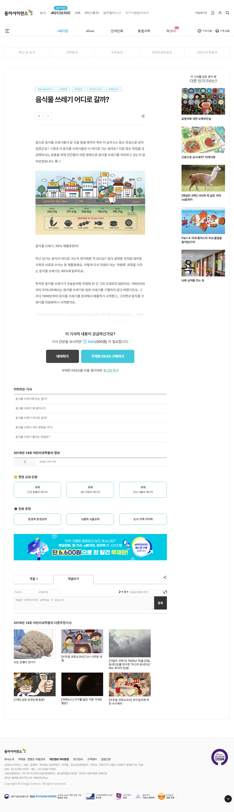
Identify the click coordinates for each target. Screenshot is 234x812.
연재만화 (117, 31)
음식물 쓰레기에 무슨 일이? (31, 399)
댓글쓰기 (73, 579)
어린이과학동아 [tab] (162, 52)
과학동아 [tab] (72, 52)
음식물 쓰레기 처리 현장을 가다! (34, 427)
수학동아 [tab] (117, 52)
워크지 (171, 31)
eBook (90, 31)
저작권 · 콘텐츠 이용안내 (31, 759)
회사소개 (9, 759)
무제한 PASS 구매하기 (107, 356)
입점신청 (106, 759)
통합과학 (144, 31)
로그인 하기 (111, 370)
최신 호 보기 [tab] (27, 52)
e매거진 (62, 31)
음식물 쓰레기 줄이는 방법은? (33, 437)
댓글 (34, 579)
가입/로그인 (201, 12)
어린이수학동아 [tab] (207, 52)
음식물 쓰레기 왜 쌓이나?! (31, 408)
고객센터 (92, 759)
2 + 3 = (124, 592)
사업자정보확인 (46, 773)
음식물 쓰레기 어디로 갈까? (31, 418)
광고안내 (78, 759)
